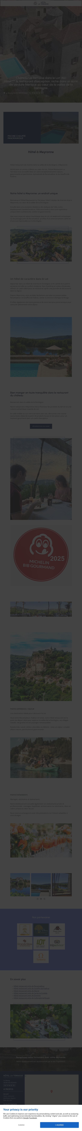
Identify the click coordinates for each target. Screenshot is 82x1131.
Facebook (33, 1118)
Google (26, 1118)
